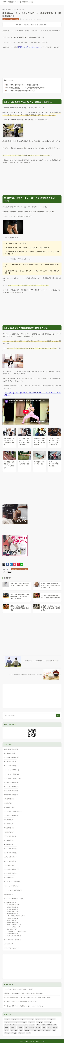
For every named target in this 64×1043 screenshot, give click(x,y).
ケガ (32, 1019)
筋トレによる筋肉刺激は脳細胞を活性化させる (21, 91)
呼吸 (55, 1025)
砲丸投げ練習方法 (12, 922)
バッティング (48, 1022)
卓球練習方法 (9, 799)
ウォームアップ (16, 1019)
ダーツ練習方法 (9, 877)
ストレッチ (17, 1022)
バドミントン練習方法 (11, 786)
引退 (26, 1027)
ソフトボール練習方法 (11, 757)
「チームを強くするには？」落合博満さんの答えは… (19, 989)
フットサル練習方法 (10, 766)
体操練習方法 (8, 803)
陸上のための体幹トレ (14, 924)
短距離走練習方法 (13, 933)
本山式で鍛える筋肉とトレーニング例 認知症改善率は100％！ (26, 88)
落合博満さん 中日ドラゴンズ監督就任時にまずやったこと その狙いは (23, 1006)
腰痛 (21, 1030)
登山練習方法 (8, 894)
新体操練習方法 (9, 807)
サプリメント (8, 1022)
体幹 (38, 1025)
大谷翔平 (20, 1027)
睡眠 (44, 1027)
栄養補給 (31, 1027)
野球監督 (14, 1033)
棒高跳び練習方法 (12, 913)
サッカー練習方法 (10, 761)
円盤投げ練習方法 (12, 918)
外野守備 (13, 1027)
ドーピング (39, 1022)
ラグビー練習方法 (10, 857)
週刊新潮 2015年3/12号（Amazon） (29, 47)
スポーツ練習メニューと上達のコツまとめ (18, 2)
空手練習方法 (8, 824)
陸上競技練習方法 (10, 902)
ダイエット (31, 1022)
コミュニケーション (41, 1019)
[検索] (58, 715)
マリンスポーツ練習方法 (11, 886)
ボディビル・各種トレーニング (16, 9)
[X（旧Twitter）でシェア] (3, 564)
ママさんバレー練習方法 (11, 774)
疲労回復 (38, 1027)
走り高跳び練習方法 (13, 905)
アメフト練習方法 (10, 861)
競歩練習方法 (11, 920)
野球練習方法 (9, 753)
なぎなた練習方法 (10, 836)
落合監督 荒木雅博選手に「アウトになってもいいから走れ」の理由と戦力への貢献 (27, 997)
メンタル (32, 1025)
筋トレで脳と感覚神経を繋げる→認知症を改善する (22, 85)
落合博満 (27, 1030)
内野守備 (49, 1025)
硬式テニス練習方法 (11, 790)
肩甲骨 (6, 1030)
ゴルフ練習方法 (9, 865)
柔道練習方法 (9, 819)
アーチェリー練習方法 (11, 869)
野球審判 (7, 1033)
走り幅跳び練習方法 (13, 911)
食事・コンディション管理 (12, 939)
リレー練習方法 (12, 929)
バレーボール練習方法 (11, 770)
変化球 (6, 1027)
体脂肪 (43, 1025)
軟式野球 (48, 1030)
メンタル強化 (8, 944)
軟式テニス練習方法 (11, 795)
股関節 (55, 1027)
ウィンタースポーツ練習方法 (13, 890)
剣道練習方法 (9, 828)
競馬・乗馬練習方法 (10, 873)
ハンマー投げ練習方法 (14, 936)
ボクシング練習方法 (10, 848)
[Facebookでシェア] (7, 564)
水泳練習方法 (9, 840)
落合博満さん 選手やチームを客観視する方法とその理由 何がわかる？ (23, 993)
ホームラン (25, 1025)
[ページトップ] (60, 1039)
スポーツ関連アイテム (11, 948)
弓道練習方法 (9, 832)
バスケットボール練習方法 (12, 778)
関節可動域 (21, 1033)
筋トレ (9, 572)
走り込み (33, 1030)
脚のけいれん (14, 1030)
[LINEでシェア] (21, 564)
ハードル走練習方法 (13, 927)
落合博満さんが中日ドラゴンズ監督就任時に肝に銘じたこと (21, 1002)
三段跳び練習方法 (12, 907)
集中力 (28, 1033)
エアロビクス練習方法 (11, 815)
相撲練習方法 (8, 844)
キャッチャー (25, 1019)
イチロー (7, 1019)
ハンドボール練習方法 (11, 782)
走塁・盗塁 (41, 1030)
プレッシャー (16, 1025)
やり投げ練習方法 (12, 909)
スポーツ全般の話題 (11, 749)
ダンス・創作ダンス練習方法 (13, 811)
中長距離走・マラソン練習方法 (16, 931)
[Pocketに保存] (14, 564)
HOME (5, 9)
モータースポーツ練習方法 (12, 882)
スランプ (24, 1022)
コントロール (51, 1019)
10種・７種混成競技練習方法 (16, 916)
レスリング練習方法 (10, 853)
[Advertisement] (32, 62)
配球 (54, 1030)
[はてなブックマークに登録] (11, 564)
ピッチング (8, 1025)
